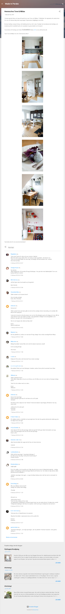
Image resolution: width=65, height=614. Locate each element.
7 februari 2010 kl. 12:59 (17, 390)
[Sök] (63, 4)
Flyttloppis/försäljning (11, 549)
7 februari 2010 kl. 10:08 (17, 337)
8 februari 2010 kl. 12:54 (17, 506)
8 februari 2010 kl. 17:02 (17, 533)
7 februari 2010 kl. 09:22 (17, 327)
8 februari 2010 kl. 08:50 (17, 479)
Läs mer (58, 563)
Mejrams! (13, 332)
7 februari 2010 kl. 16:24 (17, 412)
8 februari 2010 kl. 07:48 (17, 459)
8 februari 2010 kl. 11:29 (17, 492)
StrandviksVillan (15, 292)
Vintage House (14, 267)
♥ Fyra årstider (14, 427)
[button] (60, 11)
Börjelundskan (14, 464)
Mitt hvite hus (14, 280)
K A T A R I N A (15, 511)
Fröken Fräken (14, 417)
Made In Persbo (12, 4)
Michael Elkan (35, 609)
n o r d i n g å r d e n (16, 366)
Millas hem (13, 341)
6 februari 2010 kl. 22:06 (17, 275)
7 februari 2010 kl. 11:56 (17, 370)
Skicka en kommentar (11, 537)
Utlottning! (8, 568)
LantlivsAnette (14, 452)
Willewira (13, 375)
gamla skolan (14, 527)
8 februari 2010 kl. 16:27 (17, 522)
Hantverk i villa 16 (15, 440)
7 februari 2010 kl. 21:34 (17, 435)
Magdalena (13, 254)
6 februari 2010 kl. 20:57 (17, 263)
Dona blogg (14, 483)
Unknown (13, 305)
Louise (12, 356)
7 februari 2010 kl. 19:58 (17, 423)
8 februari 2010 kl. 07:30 (17, 447)
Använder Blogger (33, 606)
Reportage (11, 247)
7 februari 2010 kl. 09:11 (17, 301)
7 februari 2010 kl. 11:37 (17, 361)
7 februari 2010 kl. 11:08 (17, 352)
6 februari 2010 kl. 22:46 (17, 287)
